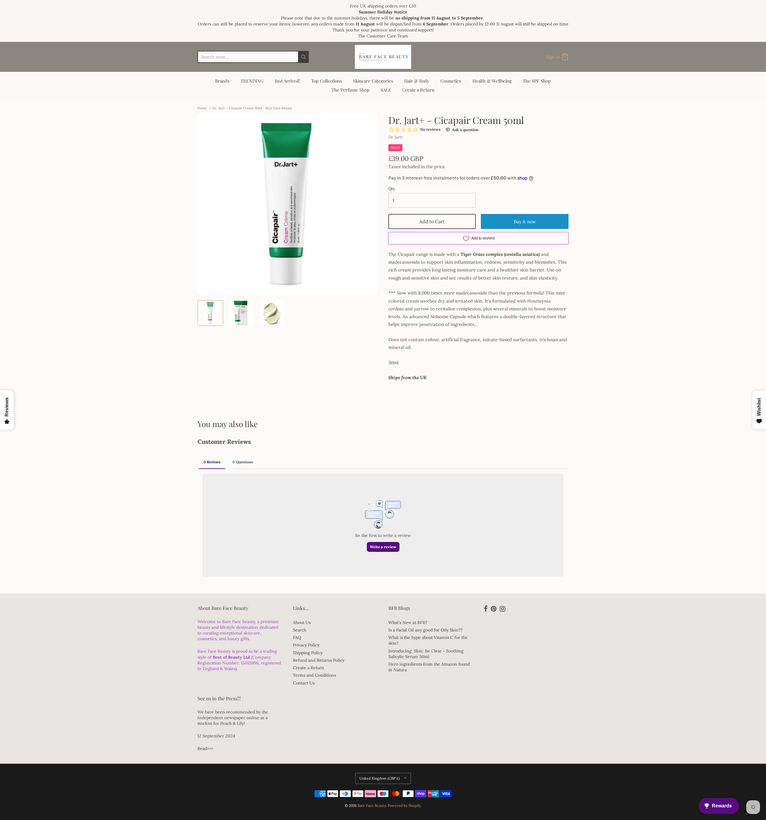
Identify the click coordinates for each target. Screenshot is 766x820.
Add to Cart (432, 221)
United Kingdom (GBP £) (379, 778)
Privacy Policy (306, 645)
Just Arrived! (287, 81)
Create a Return (418, 90)
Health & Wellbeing (492, 81)
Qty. (392, 189)
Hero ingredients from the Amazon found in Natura (429, 666)
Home (202, 108)
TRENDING (252, 81)
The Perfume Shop (351, 90)
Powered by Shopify (404, 805)
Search (299, 630)
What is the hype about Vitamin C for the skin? (428, 640)
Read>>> (205, 748)
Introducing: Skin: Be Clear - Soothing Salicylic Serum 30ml (425, 653)
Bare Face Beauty (372, 805)
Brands (222, 81)
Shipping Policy (308, 652)
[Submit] (303, 57)
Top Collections (326, 81)
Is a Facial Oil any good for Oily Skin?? (425, 630)
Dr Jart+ (395, 137)
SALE (386, 90)
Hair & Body (416, 81)
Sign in (553, 57)
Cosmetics (450, 81)
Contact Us (303, 683)
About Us (302, 622)
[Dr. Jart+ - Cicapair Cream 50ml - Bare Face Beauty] (210, 313)
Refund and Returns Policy (318, 660)
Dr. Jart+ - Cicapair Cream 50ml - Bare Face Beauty (252, 108)
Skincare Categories (373, 81)
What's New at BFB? (407, 622)
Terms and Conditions (314, 675)
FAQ (297, 637)
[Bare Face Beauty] (383, 57)
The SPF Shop (537, 81)
